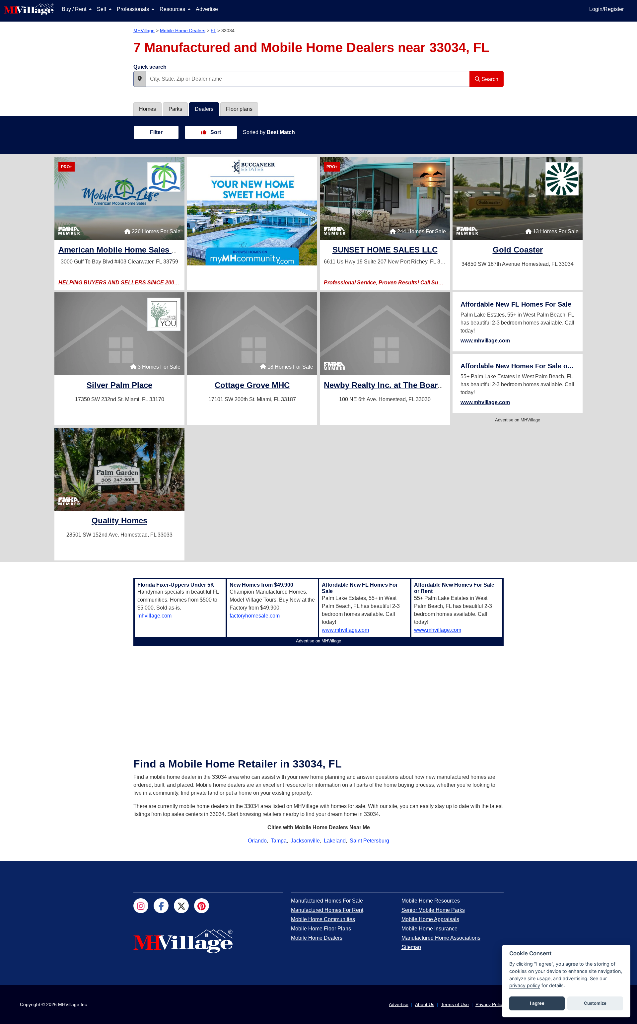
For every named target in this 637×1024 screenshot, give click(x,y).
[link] (149, 251)
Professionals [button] (133, 9)
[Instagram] (140, 905)
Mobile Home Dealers (182, 30)
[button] (139, 79)
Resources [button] (173, 9)
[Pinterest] (201, 905)
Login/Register (606, 9)
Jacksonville (305, 840)
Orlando (257, 840)
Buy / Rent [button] (75, 9)
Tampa (279, 840)
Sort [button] (215, 132)
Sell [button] (102, 9)
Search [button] (489, 79)
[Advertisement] (318, 695)
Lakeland (335, 840)
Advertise (207, 9)
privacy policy (524, 985)
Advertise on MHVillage (517, 419)
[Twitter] (181, 905)
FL (213, 30)
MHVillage (144, 30)
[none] (252, 211)
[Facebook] (161, 905)
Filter (156, 132)
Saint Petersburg (369, 840)
